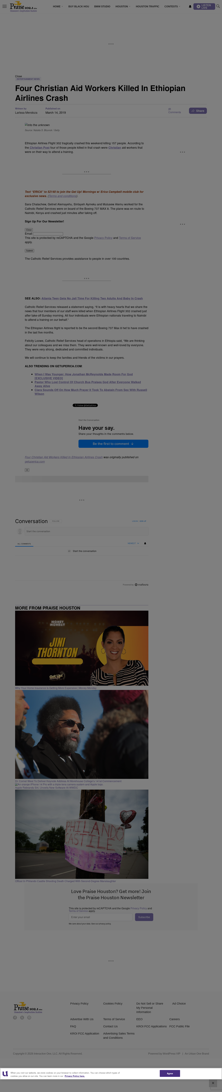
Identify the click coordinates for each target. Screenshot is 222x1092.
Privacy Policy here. (75, 1076)
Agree (170, 1073)
